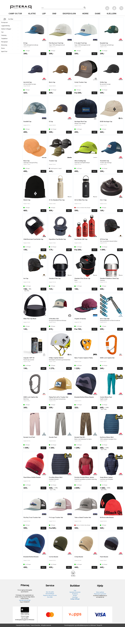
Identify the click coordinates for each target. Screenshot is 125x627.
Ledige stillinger (75, 599)
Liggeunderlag (5, 25)
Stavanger (75, 597)
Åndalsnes (75, 594)
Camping (3, 35)
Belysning (4, 45)
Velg (43, 53)
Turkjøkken (4, 38)
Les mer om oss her (24, 600)
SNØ (54, 14)
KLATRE (32, 14)
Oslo (75, 590)
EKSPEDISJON (69, 14)
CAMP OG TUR (15, 14)
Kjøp (94, 132)
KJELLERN (111, 14)
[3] (73, 572)
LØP (44, 14)
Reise (3, 48)
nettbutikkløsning (81, 625)
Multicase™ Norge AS (96, 625)
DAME (97, 14)
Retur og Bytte (100, 592)
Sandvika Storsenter (75, 592)
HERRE (85, 14)
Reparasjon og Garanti (100, 594)
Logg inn (114, 8)
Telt (2, 32)
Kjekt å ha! (4, 51)
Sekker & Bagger (6, 29)
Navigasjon (4, 42)
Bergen (75, 595)
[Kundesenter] (107, 8)
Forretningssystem (69, 625)
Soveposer (4, 22)
